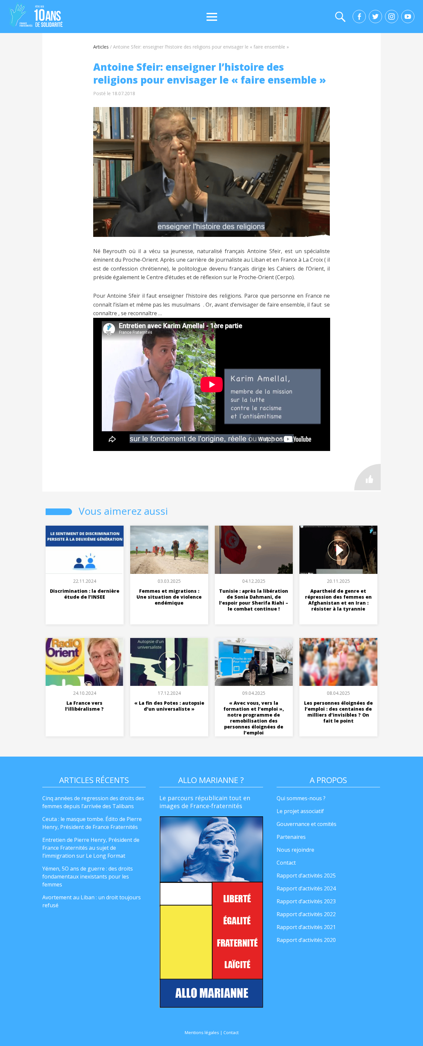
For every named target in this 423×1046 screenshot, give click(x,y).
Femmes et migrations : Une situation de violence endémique (169, 597)
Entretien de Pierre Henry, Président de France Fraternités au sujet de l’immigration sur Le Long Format (90, 847)
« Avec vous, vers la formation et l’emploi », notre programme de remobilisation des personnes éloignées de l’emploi (253, 718)
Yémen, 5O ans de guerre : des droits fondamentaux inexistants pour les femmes (87, 876)
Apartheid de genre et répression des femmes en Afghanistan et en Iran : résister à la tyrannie (338, 600)
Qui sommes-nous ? (301, 798)
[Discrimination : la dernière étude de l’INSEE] (85, 550)
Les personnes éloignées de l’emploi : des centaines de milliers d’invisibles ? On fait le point (338, 712)
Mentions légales (202, 1032)
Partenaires (291, 837)
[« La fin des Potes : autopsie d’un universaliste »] (169, 662)
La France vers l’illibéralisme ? (84, 706)
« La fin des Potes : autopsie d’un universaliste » (169, 706)
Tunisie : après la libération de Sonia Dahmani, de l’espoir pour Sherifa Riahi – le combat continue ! (253, 600)
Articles (101, 47)
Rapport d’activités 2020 (306, 940)
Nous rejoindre (295, 849)
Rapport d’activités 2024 (306, 888)
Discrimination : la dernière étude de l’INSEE (84, 594)
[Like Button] (367, 477)
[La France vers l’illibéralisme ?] (85, 662)
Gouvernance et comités (306, 824)
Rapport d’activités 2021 (306, 927)
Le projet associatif (300, 811)
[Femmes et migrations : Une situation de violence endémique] (169, 550)
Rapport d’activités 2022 (306, 914)
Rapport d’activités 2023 (306, 901)
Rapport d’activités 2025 (306, 875)
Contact (286, 862)
